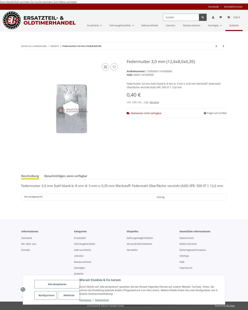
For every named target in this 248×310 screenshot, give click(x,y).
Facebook (213, 6)
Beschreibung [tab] (30, 176)
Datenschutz (102, 300)
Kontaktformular (233, 6)
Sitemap (184, 255)
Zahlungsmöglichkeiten (140, 238)
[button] (213, 17)
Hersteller (132, 250)
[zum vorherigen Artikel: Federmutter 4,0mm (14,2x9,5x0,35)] (223, 46)
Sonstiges (79, 267)
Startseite (26, 238)
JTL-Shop (230, 305)
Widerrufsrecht (188, 243)
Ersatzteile (80, 238)
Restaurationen (82, 261)
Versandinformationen (139, 243)
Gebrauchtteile (82, 250)
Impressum (85, 300)
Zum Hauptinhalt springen (15, 1)
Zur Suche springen (42, 1)
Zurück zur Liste (29, 46)
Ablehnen (69, 295)
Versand (154, 102)
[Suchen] (203, 17)
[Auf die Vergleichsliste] (105, 67)
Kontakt (25, 250)
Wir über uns (28, 243)
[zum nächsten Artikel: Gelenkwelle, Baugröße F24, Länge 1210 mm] (216, 46)
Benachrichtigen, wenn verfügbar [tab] (65, 176)
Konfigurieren (46, 295)
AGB (182, 261)
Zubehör (79, 273)
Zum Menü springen (65, 1)
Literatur (79, 255)
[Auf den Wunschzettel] (114, 67)
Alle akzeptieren (57, 284)
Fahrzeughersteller (84, 243)
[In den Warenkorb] (24, 57)
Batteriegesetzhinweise (193, 250)
